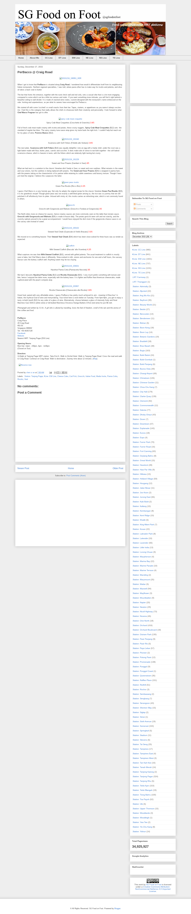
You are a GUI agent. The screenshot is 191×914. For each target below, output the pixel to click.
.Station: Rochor (139, 689)
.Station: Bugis (138, 350)
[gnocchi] (70, 205)
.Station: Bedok (139, 309)
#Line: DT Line (138, 254)
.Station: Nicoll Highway (142, 611)
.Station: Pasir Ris (140, 644)
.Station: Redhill (139, 685)
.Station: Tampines (140, 749)
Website (20, 336)
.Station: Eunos (139, 433)
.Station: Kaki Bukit (140, 502)
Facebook (21, 333)
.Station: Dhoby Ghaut (142, 414)
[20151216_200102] (70, 228)
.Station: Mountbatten (141, 598)
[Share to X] (60, 372)
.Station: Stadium (139, 735)
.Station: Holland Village (142, 479)
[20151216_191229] (70, 159)
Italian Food (90, 376)
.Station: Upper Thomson (143, 808)
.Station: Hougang (140, 483)
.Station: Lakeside (140, 538)
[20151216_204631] (70, 266)
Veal (26, 379)
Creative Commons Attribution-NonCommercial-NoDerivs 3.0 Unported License (152, 889)
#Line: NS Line (138, 268)
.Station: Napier (139, 602)
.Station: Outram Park (141, 634)
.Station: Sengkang (140, 698)
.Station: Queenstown (141, 676)
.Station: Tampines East (142, 753)
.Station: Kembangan (141, 511)
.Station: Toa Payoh (140, 799)
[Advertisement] (70, 512)
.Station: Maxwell (139, 589)
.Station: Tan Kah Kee (141, 763)
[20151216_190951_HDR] (70, 78)
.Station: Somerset (140, 726)
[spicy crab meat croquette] (70, 119)
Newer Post (23, 468)
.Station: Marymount (141, 579)
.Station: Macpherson (141, 557)
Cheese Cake (62, 376)
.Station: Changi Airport (142, 373)
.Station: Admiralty (140, 286)
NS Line (103, 58)
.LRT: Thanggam (139, 282)
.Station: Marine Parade (142, 566)
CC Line (49, 58)
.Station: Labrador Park (142, 534)
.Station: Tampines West (143, 758)
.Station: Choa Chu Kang (143, 387)
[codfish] (70, 246)
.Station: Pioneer (139, 653)
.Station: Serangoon (141, 703)
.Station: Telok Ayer (140, 786)
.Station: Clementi (140, 401)
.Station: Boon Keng (141, 327)
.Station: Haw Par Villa (142, 470)
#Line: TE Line (138, 272)
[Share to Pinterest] (66, 372)
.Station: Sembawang (141, 694)
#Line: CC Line (138, 250)
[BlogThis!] (58, 372)
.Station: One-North (140, 621)
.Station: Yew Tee (139, 822)
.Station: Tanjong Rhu (141, 781)
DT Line (62, 58)
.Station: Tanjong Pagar (33, 376)
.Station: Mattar (139, 584)
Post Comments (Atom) (76, 476)
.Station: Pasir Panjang (142, 639)
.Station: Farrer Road (141, 447)
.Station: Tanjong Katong (143, 772)
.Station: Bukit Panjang (142, 364)
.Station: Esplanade (140, 428)
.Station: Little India (140, 547)
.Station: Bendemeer (141, 318)
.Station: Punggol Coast (142, 671)
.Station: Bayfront (139, 300)
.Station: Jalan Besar (141, 488)
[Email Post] (50, 372)
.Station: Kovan (139, 529)
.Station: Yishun (139, 831)
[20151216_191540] (70, 139)
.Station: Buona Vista (141, 369)
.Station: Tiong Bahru (141, 795)
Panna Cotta (112, 376)
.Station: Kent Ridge (141, 515)
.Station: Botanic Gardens (143, 337)
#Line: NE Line (138, 263)
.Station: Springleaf (140, 731)
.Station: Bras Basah (141, 346)
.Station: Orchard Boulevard (144, 630)
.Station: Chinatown (140, 378)
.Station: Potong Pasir (141, 657)
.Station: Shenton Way (142, 708)
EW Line (76, 58)
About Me (34, 58)
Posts (138, 204)
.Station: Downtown (140, 424)
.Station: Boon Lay (140, 332)
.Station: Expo (138, 437)
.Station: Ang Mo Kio (141, 295)
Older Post (118, 468)
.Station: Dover (138, 419)
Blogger (117, 908)
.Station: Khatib (139, 520)
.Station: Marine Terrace (142, 570)
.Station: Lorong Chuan (142, 552)
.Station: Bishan (139, 323)
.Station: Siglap (138, 712)
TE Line (116, 58)
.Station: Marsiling (140, 575)
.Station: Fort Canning (142, 451)
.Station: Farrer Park (141, 442)
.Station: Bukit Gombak (142, 359)
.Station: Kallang (139, 506)
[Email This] (55, 372)
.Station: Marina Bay (141, 561)
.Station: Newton (139, 607)
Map (95, 359)
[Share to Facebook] (63, 372)
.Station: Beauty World (142, 305)
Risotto (20, 379)
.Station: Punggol (139, 666)
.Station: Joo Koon (140, 492)
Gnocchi (81, 376)
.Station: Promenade (141, 662)
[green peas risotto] (70, 182)
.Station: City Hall (139, 392)
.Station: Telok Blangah (142, 790)
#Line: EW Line (50, 376)
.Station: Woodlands (141, 813)
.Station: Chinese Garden (143, 382)
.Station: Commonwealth (143, 405)
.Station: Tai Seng (140, 744)
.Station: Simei (138, 717)
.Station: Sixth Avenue (141, 721)
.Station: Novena (139, 616)
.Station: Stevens (139, 740)
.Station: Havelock (140, 465)
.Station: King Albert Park (143, 524)
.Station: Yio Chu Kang (142, 827)
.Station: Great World (141, 460)
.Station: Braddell (139, 341)
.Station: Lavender (140, 543)
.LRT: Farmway (139, 277)
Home (21, 58)
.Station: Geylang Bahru (142, 456)
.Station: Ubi (137, 804)
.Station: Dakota (139, 410)
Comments (140, 209)
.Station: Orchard (139, 625)
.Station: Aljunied (139, 291)
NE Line (89, 58)
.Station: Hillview (139, 474)
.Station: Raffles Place (142, 680)
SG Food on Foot (153, 884)
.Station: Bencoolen (140, 314)
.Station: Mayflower (140, 593)
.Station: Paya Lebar (141, 648)
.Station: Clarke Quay (141, 396)
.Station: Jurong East (141, 497)
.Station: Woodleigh (140, 818)
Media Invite (101, 376)
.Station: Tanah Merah (142, 767)
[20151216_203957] (70, 286)
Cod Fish (73, 376)
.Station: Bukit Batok (141, 355)
